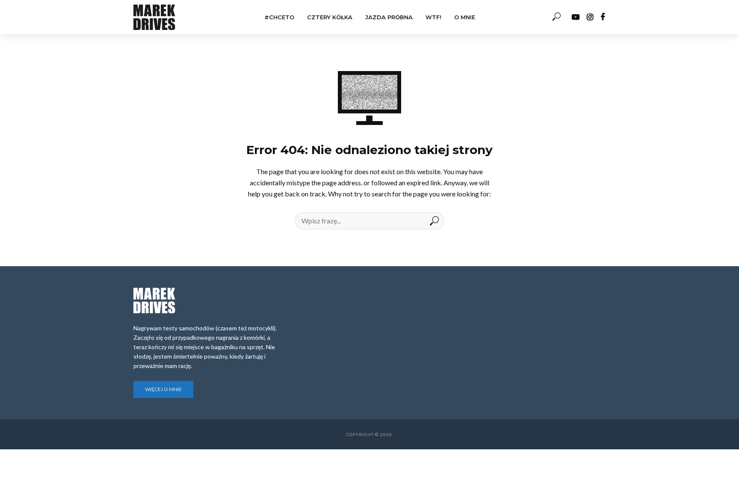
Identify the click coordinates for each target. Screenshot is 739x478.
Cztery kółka (329, 17)
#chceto (279, 17)
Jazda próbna (389, 17)
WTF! (433, 17)
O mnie (464, 17)
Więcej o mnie (163, 389)
